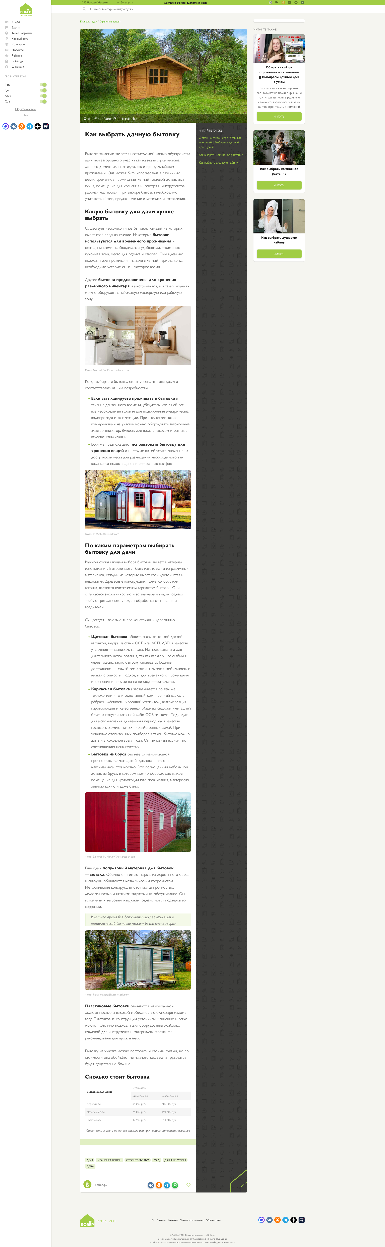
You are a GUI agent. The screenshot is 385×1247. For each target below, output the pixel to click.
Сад (7, 101)
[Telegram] (167, 1187)
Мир (7, 84)
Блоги (15, 27)
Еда (7, 90)
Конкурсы (18, 44)
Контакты (172, 1220)
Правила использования (191, 1220)
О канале (18, 66)
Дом (8, 95)
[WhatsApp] (175, 1187)
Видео (16, 21)
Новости (17, 49)
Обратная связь (25, 109)
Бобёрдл (17, 61)
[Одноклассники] (159, 1187)
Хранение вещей (110, 21)
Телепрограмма (22, 32)
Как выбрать (20, 38)
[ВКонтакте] (151, 1187)
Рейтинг (17, 55)
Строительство (137, 1160)
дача (90, 1166)
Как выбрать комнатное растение (221, 154)
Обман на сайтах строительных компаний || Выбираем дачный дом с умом (220, 142)
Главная (84, 21)
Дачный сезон (175, 1160)
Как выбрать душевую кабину (218, 162)
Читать (279, 116)
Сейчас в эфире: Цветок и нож (185, 2)
